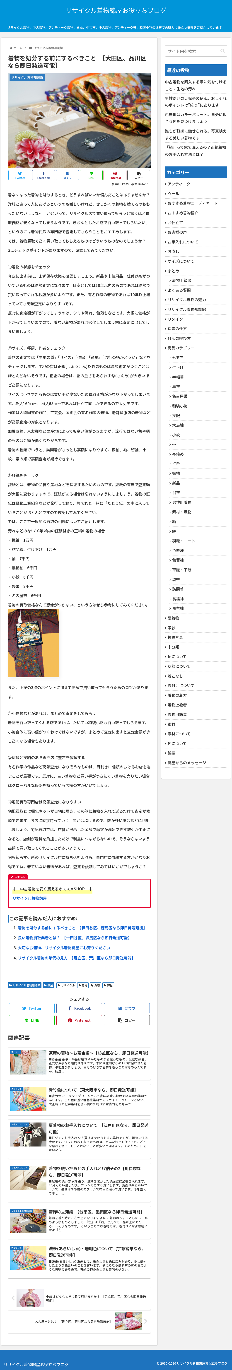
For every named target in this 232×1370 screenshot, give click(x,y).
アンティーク (179, 184)
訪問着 (178, 589)
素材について (179, 733)
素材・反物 (181, 511)
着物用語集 (177, 714)
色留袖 (178, 560)
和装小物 (180, 406)
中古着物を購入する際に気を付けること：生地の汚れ (196, 85)
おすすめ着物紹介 (183, 213)
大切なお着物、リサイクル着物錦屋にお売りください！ (66, 947)
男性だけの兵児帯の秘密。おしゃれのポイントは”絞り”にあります (196, 101)
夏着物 (173, 618)
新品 (176, 483)
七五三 (178, 357)
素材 (171, 724)
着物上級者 (181, 280)
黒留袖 (178, 608)
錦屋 (50, 985)
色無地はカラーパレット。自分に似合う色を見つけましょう (196, 118)
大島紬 (178, 425)
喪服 (176, 415)
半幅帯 (178, 377)
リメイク (175, 319)
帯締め (178, 454)
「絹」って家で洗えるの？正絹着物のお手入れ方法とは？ (195, 150)
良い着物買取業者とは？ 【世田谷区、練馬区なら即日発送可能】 (75, 937)
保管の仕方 (177, 328)
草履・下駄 (181, 569)
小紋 (176, 434)
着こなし (175, 676)
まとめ (173, 271)
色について (177, 743)
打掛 (176, 463)
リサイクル (68, 985)
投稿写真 (175, 637)
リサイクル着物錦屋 (29, 898)
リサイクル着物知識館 (26, 985)
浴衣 (176, 492)
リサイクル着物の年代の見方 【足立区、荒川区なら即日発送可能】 (76, 958)
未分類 (173, 647)
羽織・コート (183, 540)
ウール (173, 193)
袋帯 (176, 579)
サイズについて (181, 261)
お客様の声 (177, 232)
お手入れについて (183, 242)
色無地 (178, 550)
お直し (173, 251)
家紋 (171, 627)
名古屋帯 (180, 396)
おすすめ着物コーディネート (193, 203)
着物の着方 (177, 695)
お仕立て (175, 222)
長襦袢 (178, 598)
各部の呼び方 (179, 338)
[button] (223, 50)
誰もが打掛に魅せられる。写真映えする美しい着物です (196, 134)
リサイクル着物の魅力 (187, 299)
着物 (84, 985)
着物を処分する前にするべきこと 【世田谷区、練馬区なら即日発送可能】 (82, 927)
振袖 (176, 473)
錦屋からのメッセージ (187, 762)
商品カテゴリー (181, 348)
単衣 (176, 386)
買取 (97, 985)
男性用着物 (181, 502)
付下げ (178, 367)
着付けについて (181, 685)
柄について (177, 656)
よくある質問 (179, 290)
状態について (179, 666)
